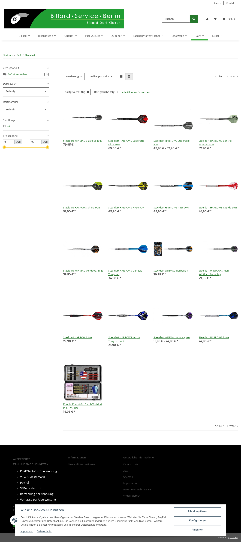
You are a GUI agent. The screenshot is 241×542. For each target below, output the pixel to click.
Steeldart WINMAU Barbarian (170, 270)
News (217, 3)
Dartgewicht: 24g (104, 92)
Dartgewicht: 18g (75, 92)
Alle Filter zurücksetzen (136, 92)
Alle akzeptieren (197, 511)
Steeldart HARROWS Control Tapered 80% (215, 142)
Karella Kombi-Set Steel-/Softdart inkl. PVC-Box (82, 406)
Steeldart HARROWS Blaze (214, 337)
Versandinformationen (81, 464)
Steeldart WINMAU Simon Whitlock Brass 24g (214, 272)
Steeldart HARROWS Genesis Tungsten (125, 272)
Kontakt (230, 3)
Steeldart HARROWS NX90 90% (126, 207)
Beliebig (10, 91)
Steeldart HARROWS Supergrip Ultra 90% (126, 142)
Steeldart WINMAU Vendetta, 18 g (83, 270)
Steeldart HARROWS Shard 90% (81, 207)
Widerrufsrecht (132, 495)
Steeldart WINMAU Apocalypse (171, 337)
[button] (207, 19)
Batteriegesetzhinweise (137, 489)
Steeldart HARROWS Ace (77, 337)
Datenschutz (44, 531)
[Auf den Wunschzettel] (97, 235)
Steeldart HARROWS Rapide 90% (218, 207)
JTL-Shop (234, 537)
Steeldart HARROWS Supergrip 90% (171, 142)
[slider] (4, 147)
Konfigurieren (197, 520)
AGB (125, 470)
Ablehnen (197, 529)
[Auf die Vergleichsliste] (87, 235)
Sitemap (128, 477)
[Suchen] (194, 19)
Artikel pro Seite (99, 76)
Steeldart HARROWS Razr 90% (171, 207)
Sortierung (72, 76)
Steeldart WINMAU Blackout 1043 (82, 140)
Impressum (26, 531)
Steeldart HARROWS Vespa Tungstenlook (124, 339)
